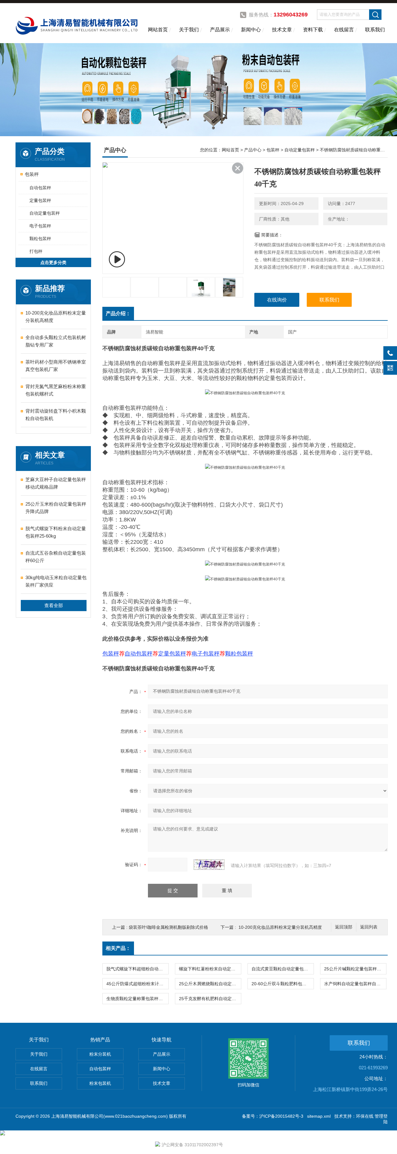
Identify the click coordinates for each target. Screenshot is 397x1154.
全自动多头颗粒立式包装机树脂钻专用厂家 (55, 341)
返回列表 (368, 927)
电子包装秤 (40, 225)
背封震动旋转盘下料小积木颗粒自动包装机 (55, 414)
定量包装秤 (40, 200)
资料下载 (313, 29)
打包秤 (35, 251)
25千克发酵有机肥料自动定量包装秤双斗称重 (210, 998)
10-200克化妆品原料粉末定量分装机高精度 (55, 316)
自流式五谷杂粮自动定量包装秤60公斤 (55, 556)
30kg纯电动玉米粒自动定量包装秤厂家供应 (56, 581)
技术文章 (282, 29)
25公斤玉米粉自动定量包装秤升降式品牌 (55, 507)
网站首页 (158, 29)
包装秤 (32, 174)
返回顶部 (343, 927)
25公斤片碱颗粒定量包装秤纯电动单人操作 (355, 968)
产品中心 (252, 149)
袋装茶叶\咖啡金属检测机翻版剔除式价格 (168, 927)
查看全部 (53, 605)
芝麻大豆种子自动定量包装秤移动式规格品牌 (55, 483)
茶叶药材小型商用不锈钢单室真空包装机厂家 (55, 365)
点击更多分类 (53, 262)
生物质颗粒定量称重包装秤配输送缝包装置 (137, 998)
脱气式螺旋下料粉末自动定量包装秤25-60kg (55, 532)
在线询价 (277, 299)
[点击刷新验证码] (209, 864)
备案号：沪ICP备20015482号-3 (272, 1116)
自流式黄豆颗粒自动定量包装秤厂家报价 (283, 968)
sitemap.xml (319, 1116)
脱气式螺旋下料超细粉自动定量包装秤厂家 (137, 968)
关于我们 (189, 29)
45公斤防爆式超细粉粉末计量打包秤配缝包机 (137, 983)
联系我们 (375, 29)
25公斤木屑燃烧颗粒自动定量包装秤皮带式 (210, 983)
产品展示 (220, 29)
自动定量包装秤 (44, 213)
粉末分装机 (100, 1054)
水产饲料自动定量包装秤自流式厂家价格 (355, 983)
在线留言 (344, 29)
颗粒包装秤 (40, 238)
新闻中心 (251, 29)
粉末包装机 (100, 1083)
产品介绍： (118, 313)
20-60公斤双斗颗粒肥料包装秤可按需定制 (283, 983)
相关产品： (118, 948)
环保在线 (364, 1116)
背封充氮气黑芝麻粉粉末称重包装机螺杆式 (55, 390)
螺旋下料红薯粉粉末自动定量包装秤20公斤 (210, 968)
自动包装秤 (40, 187)
